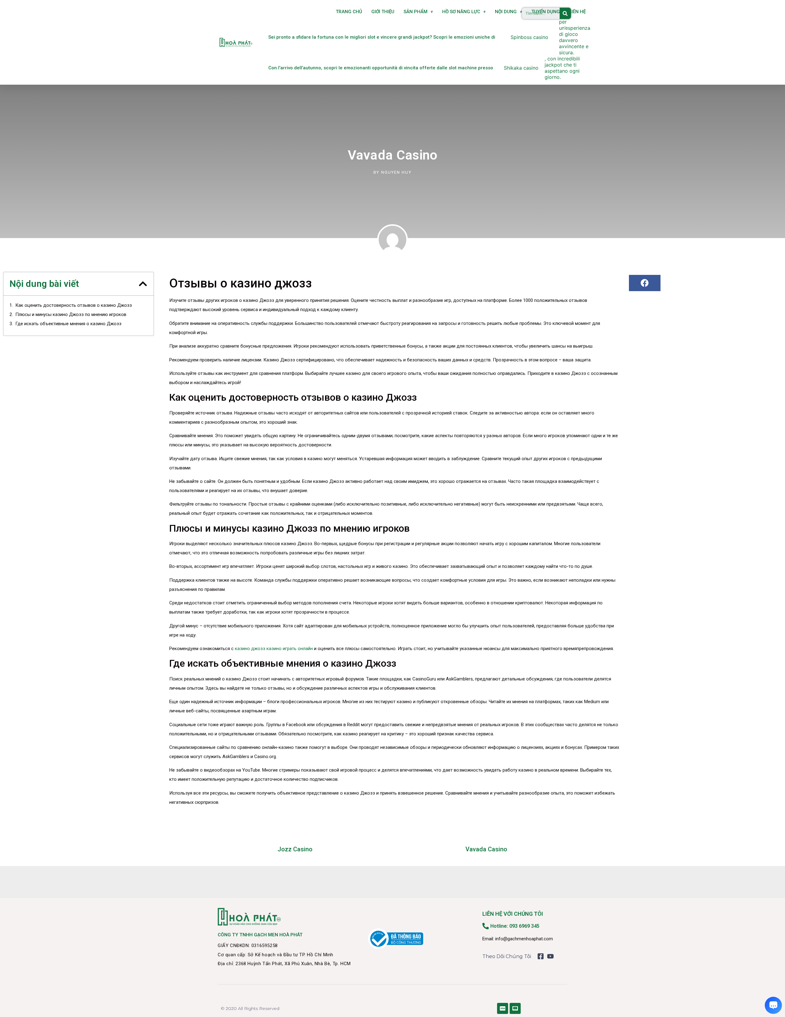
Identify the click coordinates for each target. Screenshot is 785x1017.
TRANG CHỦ (349, 11)
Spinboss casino (529, 37)
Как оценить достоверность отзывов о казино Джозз (73, 305)
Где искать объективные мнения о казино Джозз (68, 323)
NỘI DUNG (506, 11)
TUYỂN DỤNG (545, 11)
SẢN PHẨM (415, 11)
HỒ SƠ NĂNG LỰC (461, 11)
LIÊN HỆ (577, 11)
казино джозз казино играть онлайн (274, 648)
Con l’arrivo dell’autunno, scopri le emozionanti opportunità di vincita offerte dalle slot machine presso (380, 68)
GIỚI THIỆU (382, 11)
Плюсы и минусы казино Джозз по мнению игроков (70, 314)
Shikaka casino (521, 68)
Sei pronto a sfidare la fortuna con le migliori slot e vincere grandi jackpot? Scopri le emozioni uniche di (381, 37)
